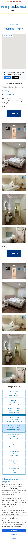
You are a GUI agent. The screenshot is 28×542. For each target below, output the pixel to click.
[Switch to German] (19, 1)
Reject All (14, 538)
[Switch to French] (14, 1)
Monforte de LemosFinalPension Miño (14, 453)
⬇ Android (7, 77)
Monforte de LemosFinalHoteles (14, 470)
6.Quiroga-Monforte (14, 29)
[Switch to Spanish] (8, 1)
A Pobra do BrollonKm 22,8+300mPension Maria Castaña (14, 427)
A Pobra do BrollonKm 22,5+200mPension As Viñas (14, 410)
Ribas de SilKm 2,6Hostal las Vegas (14, 393)
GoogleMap (5, 91)
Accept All (14, 530)
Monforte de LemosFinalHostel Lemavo (14, 445)
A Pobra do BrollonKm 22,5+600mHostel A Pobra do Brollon (14, 419)
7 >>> (23, 24)
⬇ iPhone (15, 77)
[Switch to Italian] (16, 1)
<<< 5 (4, 24)
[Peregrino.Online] (14, 6)
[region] (14, 528)
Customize (14, 534)
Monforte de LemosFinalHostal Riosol (14, 462)
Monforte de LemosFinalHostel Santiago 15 (14, 436)
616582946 (10, 95)
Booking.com (14, 113)
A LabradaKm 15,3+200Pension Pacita (14, 402)
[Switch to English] (11, 1)
